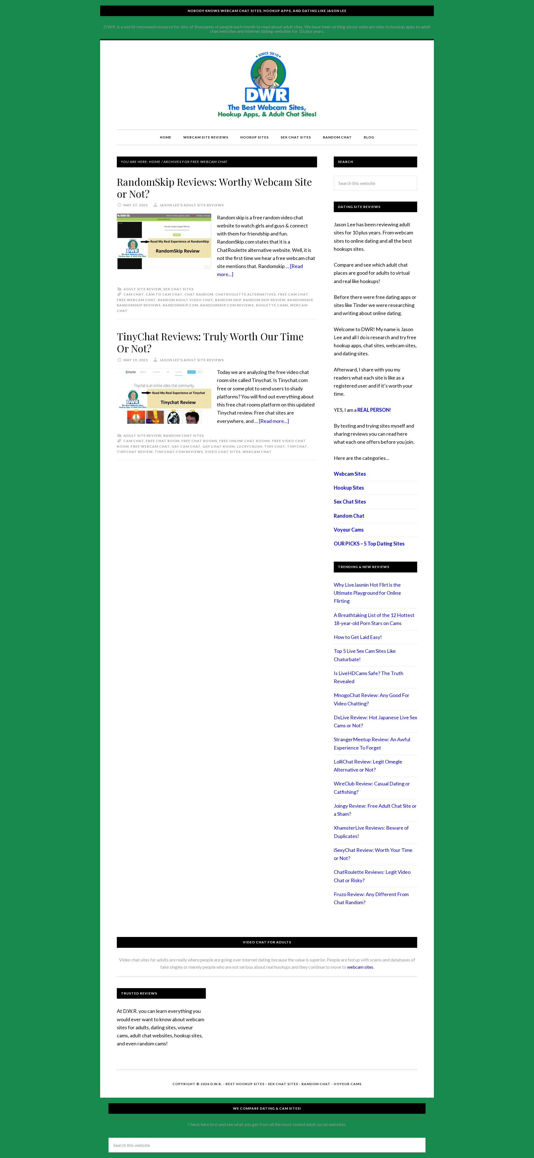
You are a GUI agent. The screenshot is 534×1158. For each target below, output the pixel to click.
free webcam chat (136, 300)
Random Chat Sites (183, 435)
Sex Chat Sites (178, 289)
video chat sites (223, 452)
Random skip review (264, 300)
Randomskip (300, 300)
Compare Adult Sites (267, 85)
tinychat (297, 446)
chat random (198, 294)
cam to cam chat (164, 294)
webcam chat (257, 452)
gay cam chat (186, 446)
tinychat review (135, 452)
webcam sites (360, 966)
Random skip (228, 300)
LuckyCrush (249, 446)
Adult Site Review (142, 289)
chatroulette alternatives (245, 294)
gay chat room (218, 446)
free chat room (162, 441)
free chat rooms (199, 441)
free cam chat (293, 294)
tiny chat (274, 446)
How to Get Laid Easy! (358, 637)
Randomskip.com (180, 305)
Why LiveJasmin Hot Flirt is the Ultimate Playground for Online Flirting (367, 593)
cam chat (133, 294)
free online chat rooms (244, 441)
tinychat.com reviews (179, 452)
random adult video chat (185, 300)
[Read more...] (274, 421)
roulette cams (272, 305)
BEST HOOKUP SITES (245, 1084)
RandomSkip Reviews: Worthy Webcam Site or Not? (214, 187)
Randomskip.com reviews (227, 305)
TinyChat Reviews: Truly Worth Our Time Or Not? (210, 342)
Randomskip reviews (139, 305)
